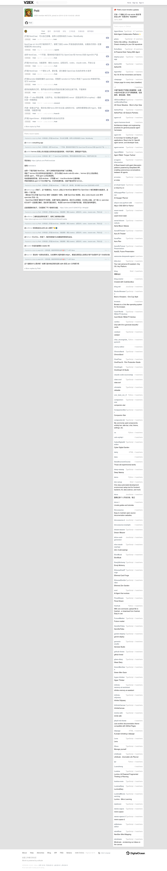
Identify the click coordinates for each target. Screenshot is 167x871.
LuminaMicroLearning (119, 795)
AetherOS (118, 64)
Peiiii (30, 22)
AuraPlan (117, 238)
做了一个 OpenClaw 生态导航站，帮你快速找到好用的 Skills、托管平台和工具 (72, 156)
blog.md (117, 286)
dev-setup (118, 482)
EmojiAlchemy (119, 562)
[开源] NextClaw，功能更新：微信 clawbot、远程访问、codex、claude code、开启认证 (59, 62)
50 (107, 91)
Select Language (105, 853)
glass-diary (118, 659)
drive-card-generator (118, 538)
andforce (29, 216)
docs (116, 494)
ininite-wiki (118, 713)
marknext (117, 804)
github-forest (119, 651)
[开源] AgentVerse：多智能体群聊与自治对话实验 (44, 118)
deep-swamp (119, 469)
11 (107, 111)
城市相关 (90, 31)
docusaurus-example (122, 525)
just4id (28, 151)
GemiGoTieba (119, 626)
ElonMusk (118, 554)
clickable (117, 387)
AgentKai (117, 71)
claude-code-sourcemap (123, 375)
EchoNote (118, 49)
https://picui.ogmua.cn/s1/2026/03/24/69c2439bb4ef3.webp (45, 219)
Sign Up (135, 3)
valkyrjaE (57, 93)
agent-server (119, 147)
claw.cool (118, 379)
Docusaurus (119, 510)
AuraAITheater (119, 230)
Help (32, 853)
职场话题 (27, 92)
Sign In (141, 3)
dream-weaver (119, 529)
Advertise (40, 853)
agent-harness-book (122, 122)
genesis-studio (117, 642)
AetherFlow (118, 110)
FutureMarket (119, 618)
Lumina (117, 771)
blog (116, 271)
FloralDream (118, 598)
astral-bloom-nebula (119, 221)
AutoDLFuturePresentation (119, 247)
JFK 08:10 (64, 865)
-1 (115, 87)
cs (115, 432)
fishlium (28, 237)
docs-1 (117, 502)
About (24, 853)
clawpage (118, 79)
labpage (117, 731)
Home (129, 3)
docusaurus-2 (119, 520)
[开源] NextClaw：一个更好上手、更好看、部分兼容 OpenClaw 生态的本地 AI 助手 (57, 70)
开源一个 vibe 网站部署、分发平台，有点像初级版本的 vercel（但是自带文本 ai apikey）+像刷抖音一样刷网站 (62, 98)
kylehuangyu (30, 190)
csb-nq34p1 (118, 437)
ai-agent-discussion (118, 161)
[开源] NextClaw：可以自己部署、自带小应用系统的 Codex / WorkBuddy (53, 36)
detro (116, 477)
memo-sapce (119, 809)
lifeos (116, 746)
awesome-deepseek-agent (124, 256)
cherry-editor (119, 347)
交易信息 (81, 31)
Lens (116, 738)
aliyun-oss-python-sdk (123, 202)
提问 (49, 31)
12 (107, 72)
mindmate (118, 839)
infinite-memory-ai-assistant (122, 686)
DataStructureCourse (122, 462)
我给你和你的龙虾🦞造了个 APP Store (63, 250)
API (55, 853)
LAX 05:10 (57, 865)
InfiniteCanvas (119, 705)
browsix (117, 301)
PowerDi (56, 113)
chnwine (29, 142)
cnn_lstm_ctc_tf (120, 395)
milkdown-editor (118, 825)
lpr (115, 761)
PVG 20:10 (49, 865)
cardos (117, 322)
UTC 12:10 (42, 865)
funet (39, 156)
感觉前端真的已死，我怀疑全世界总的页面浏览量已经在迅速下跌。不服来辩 (55, 89)
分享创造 (27, 39)
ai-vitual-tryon (119, 185)
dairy (116, 452)
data (116, 457)
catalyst (117, 332)
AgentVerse (118, 31)
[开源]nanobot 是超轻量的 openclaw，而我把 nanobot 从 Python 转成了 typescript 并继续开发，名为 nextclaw (63, 80)
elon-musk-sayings (118, 545)
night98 (56, 50)
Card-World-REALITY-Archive (120, 312)
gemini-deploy (119, 634)
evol (115, 590)
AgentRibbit (118, 152)
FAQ (61, 853)
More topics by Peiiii (33, 126)
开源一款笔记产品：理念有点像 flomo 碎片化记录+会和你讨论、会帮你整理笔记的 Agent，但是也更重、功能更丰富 (62, 109)
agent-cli (117, 117)
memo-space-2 (120, 816)
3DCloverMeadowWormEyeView (120, 100)
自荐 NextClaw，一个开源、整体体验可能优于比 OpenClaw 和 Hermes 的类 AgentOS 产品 (61, 54)
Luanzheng (118, 766)
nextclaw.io (32, 165)
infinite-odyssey (117, 696)
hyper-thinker (119, 677)
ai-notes (117, 177)
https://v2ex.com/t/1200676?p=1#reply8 (74, 207)
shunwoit (57, 103)
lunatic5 (29, 246)
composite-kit (119, 420)
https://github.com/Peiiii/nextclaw (43, 160)
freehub (117, 606)
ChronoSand (119, 351)
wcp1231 (41, 250)
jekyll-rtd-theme (120, 720)
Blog (49, 853)
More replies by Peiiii (33, 268)
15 (107, 100)
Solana (69, 853)
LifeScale (117, 754)
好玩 (64, 31)
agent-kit (117, 135)
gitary (116, 39)
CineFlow (117, 359)
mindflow (117, 831)
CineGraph (118, 367)
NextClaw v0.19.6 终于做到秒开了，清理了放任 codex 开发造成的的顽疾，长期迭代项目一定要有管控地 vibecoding (62, 45)
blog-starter (118, 279)
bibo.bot (117, 261)
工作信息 (72, 31)
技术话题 (57, 31)
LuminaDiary (119, 786)
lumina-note (118, 781)
